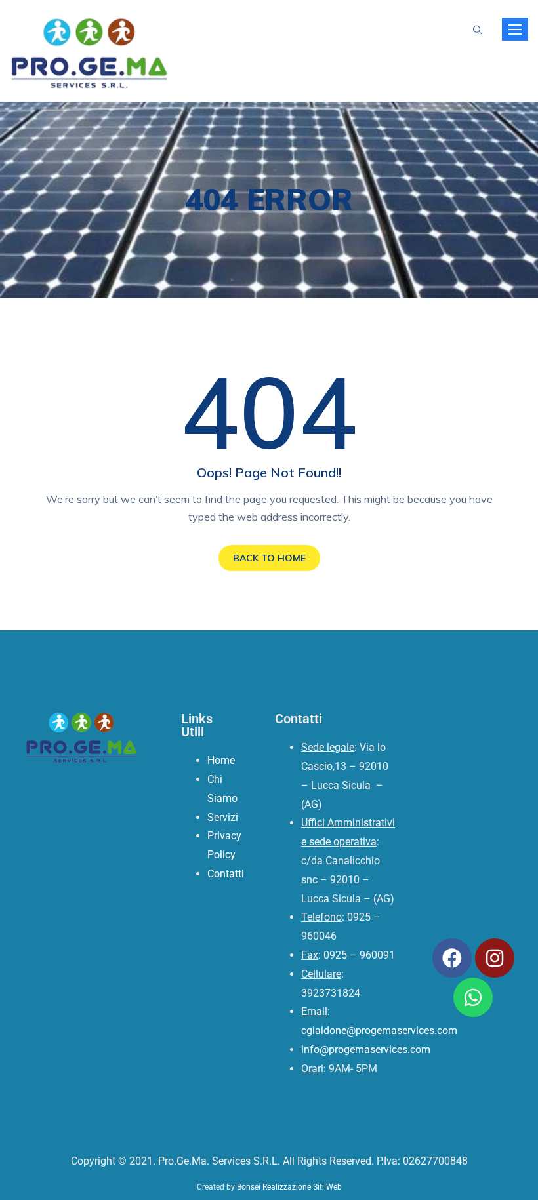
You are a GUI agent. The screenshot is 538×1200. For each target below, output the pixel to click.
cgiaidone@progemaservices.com (379, 1030)
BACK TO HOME (269, 558)
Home (221, 760)
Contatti (225, 874)
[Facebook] (452, 958)
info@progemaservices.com (365, 1049)
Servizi (222, 817)
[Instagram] (494, 958)
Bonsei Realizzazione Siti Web (289, 1186)
